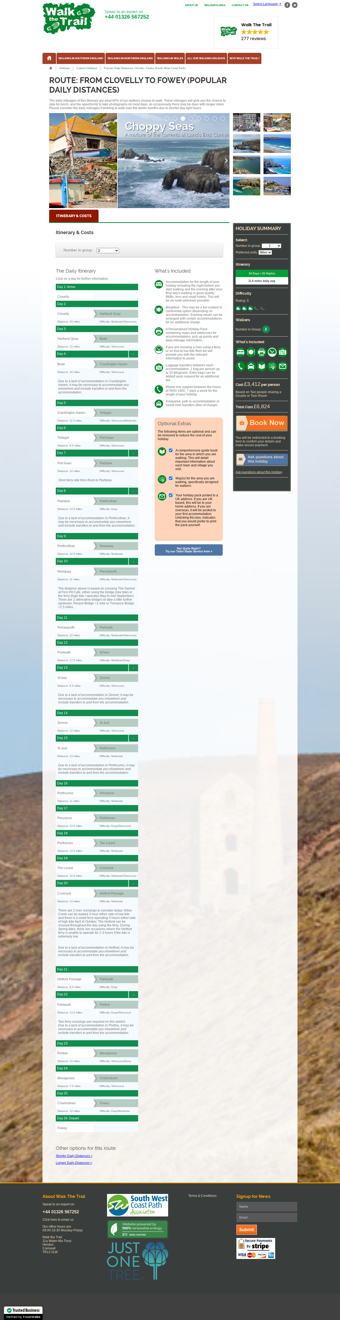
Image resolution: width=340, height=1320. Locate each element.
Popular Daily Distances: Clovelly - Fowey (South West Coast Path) (144, 68)
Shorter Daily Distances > (74, 1156)
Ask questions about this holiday (259, 472)
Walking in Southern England (80, 58)
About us (191, 5)
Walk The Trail (69, 18)
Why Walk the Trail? (245, 58)
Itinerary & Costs (74, 216)
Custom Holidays (86, 68)
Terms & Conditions (202, 1196)
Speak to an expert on (127, 15)
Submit (246, 1229)
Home (50, 68)
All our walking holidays (206, 58)
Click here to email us (58, 1220)
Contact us (240, 5)
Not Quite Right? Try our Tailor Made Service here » (188, 550)
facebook (287, 5)
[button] (167, 117)
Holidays (64, 68)
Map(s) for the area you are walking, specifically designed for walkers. (196, 482)
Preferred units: (247, 252)
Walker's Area (215, 5)
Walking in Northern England (130, 58)
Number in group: (78, 250)
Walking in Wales (170, 58)
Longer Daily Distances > (74, 1163)
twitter (295, 5)
